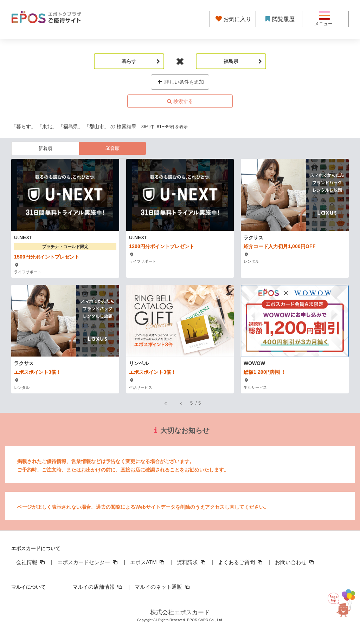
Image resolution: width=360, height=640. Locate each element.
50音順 (112, 148)
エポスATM (144, 562)
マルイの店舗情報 (94, 587)
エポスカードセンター (84, 562)
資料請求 (188, 562)
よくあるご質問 (237, 562)
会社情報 (27, 562)
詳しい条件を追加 (183, 82)
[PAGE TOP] (343, 605)
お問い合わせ (291, 562)
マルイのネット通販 (159, 587)
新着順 (45, 148)
